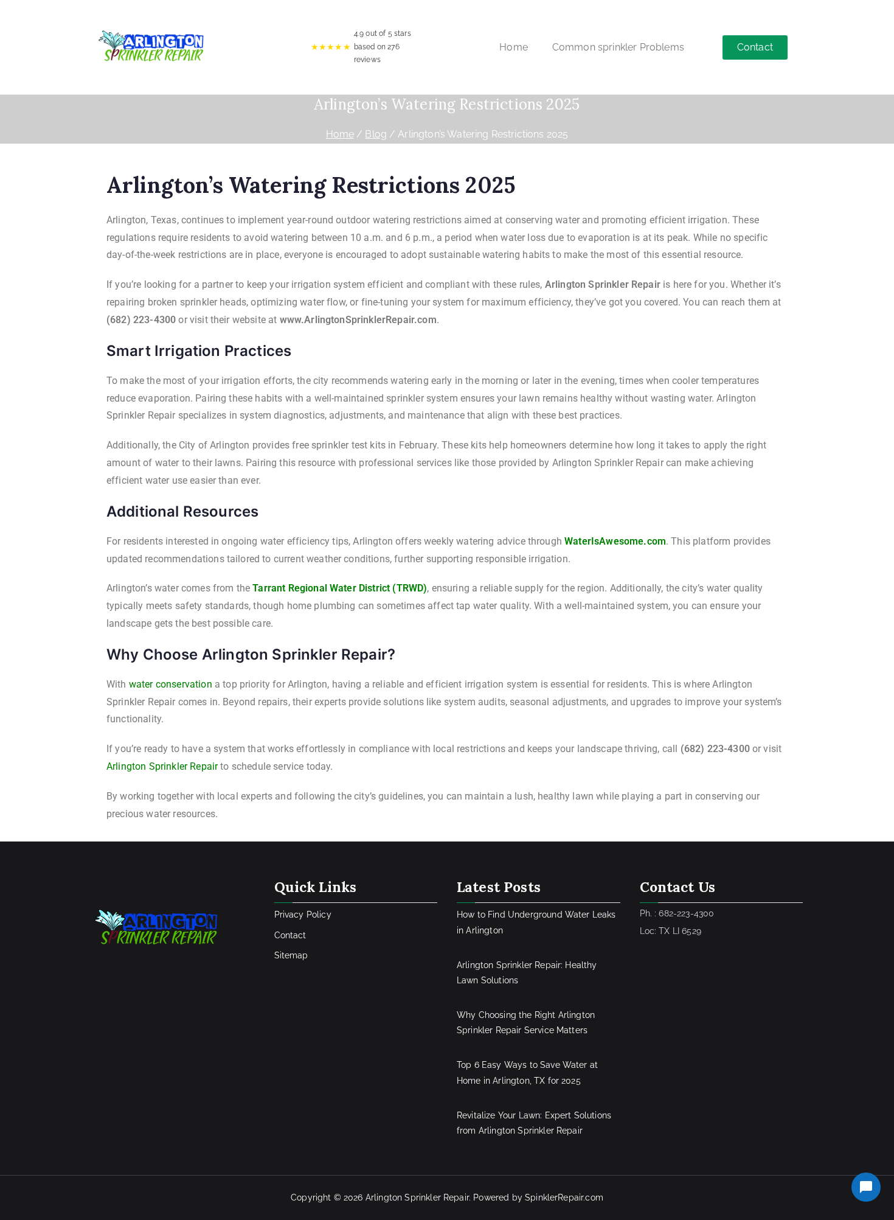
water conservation (170, 684)
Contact (290, 935)
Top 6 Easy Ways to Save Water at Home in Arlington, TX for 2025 (527, 1072)
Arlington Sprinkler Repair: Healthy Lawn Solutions (527, 972)
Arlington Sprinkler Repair (162, 766)
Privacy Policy (302, 914)
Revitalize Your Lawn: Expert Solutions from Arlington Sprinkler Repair (534, 1122)
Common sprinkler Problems (618, 47)
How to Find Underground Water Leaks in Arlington (536, 922)
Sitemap (291, 955)
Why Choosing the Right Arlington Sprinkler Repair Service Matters (526, 1022)
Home (513, 47)
